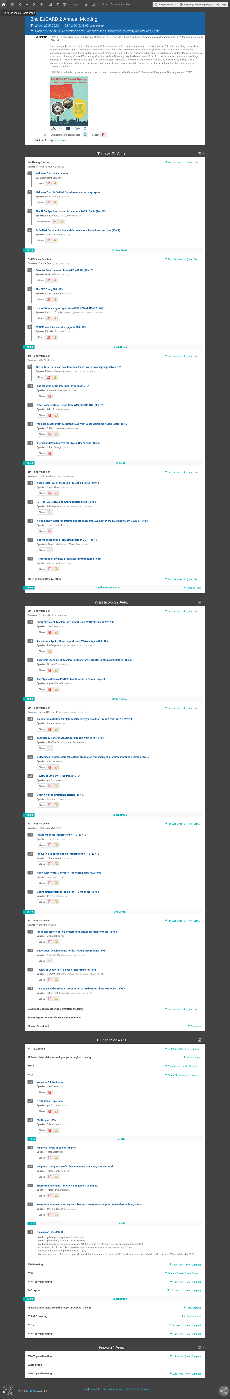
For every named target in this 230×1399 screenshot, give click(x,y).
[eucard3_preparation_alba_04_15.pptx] (56, 568)
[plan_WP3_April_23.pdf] (50, 1092)
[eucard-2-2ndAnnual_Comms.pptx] (55, 240)
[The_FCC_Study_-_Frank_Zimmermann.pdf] (48, 299)
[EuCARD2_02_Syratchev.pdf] (50, 1111)
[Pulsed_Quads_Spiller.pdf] (50, 1157)
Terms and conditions (111, 1389)
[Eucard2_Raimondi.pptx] (55, 337)
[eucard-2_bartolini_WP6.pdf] (48, 318)
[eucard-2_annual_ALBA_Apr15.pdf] (50, 729)
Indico (32, 1390)
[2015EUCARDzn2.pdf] (50, 434)
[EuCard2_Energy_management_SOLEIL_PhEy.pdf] (50, 1195)
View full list (61, 140)
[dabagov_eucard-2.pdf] (50, 453)
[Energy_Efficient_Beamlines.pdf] (50, 1176)
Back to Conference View (116, 4)
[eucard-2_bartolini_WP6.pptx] (55, 318)
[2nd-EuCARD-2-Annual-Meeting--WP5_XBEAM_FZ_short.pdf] (48, 280)
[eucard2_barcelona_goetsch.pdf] (50, 531)
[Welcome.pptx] (55, 183)
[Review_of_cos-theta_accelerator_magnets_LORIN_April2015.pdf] (50, 979)
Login (223, 4)
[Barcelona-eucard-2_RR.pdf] (48, 377)
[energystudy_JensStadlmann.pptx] (56, 1214)
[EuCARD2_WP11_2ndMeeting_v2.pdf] (50, 805)
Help (85, 1389)
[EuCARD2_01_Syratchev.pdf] (50, 786)
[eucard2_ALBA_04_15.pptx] (55, 202)
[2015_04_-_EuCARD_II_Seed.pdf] (50, 396)
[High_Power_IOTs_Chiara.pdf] (50, 1130)
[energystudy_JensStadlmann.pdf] (50, 1214)
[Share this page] (224, 1391)
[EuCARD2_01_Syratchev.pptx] (56, 786)
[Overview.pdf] (50, 941)
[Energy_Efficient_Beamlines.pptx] (56, 1176)
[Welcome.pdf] (48, 183)
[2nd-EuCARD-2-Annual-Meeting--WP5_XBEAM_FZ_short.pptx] (55, 280)
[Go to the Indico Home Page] (3, 4)
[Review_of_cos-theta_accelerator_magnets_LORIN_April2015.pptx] (56, 979)
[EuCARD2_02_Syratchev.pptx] (56, 1111)
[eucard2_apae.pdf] (50, 689)
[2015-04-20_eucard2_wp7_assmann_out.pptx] (56, 415)
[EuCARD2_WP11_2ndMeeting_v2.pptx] (56, 805)
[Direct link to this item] (131, 153)
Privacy (145, 1389)
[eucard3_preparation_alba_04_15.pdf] (50, 568)
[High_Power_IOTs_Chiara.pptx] (56, 1130)
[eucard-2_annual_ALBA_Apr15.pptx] (56, 729)
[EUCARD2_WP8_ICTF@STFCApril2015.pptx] (50, 512)
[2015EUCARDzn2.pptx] (56, 434)
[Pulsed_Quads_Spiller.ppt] (56, 1157)
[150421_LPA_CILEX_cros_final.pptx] (56, 493)
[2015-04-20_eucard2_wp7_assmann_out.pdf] (50, 415)
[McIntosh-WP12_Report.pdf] (50, 864)
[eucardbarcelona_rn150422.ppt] (56, 998)
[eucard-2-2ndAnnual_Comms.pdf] (48, 240)
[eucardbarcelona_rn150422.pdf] (50, 998)
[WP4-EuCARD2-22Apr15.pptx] (50, 651)
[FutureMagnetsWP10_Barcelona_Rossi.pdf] (50, 844)
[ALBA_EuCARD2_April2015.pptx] (61, 221)
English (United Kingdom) (197, 4)
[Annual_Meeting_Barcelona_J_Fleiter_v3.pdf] (50, 902)
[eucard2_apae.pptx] (56, 689)
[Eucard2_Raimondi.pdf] (48, 337)
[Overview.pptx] (56, 941)
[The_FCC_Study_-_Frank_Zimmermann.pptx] (55, 299)
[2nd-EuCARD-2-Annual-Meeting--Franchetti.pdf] (50, 670)
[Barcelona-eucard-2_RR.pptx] (55, 377)
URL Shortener (131, 1389)
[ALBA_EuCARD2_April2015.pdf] (55, 221)
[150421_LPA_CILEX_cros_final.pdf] (50, 493)
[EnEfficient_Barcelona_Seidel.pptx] (56, 632)
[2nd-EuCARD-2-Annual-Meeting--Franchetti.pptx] (56, 670)
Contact (93, 1389)
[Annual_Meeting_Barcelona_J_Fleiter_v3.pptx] (56, 902)
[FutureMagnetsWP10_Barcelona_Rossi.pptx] (56, 844)
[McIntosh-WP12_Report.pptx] (56, 864)
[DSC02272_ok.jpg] (85, 134)
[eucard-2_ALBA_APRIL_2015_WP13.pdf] (50, 882)
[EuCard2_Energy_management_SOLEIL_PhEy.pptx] (56, 1195)
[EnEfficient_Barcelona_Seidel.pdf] (50, 632)
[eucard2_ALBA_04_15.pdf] (48, 202)
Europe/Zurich (166, 4)
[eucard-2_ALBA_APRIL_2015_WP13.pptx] (56, 882)
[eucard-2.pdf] (103, 134)
